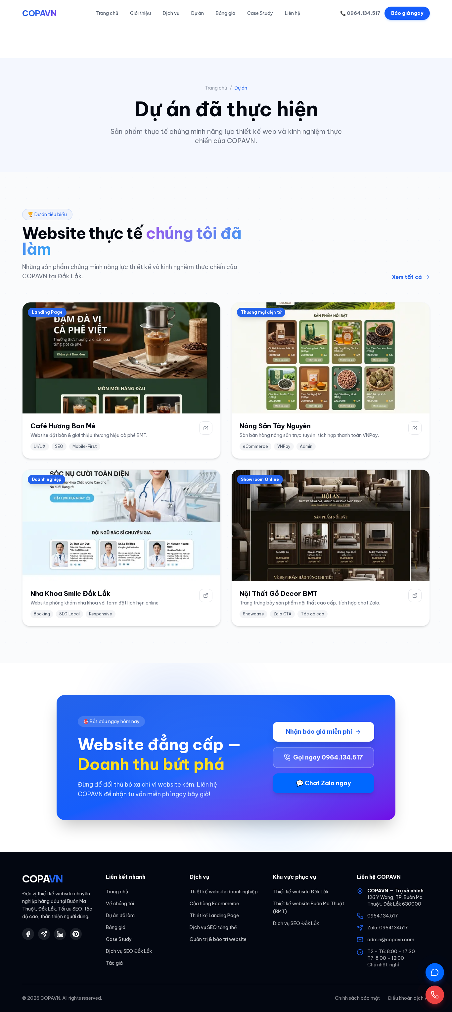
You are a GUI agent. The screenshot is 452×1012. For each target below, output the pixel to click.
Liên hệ (292, 13)
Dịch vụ (171, 13)
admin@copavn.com (390, 940)
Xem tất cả (407, 277)
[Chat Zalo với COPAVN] (435, 972)
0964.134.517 (382, 916)
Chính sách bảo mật (357, 998)
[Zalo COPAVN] (44, 934)
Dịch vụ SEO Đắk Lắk (129, 951)
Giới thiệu (140, 13)
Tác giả (114, 963)
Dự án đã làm (120, 915)
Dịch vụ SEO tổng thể (213, 927)
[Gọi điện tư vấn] (435, 995)
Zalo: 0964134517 (387, 928)
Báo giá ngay (407, 13)
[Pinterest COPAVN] (76, 934)
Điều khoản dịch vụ (409, 998)
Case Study (260, 13)
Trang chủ (107, 13)
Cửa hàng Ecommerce (214, 904)
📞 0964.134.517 (360, 13)
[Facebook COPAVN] (28, 934)
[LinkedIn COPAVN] (60, 934)
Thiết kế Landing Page (214, 915)
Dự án (197, 13)
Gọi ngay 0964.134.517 (328, 757)
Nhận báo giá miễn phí (319, 731)
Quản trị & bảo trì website (218, 939)
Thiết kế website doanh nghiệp (224, 892)
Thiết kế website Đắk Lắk (301, 892)
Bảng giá (225, 13)
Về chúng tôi (120, 904)
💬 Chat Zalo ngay (323, 783)
